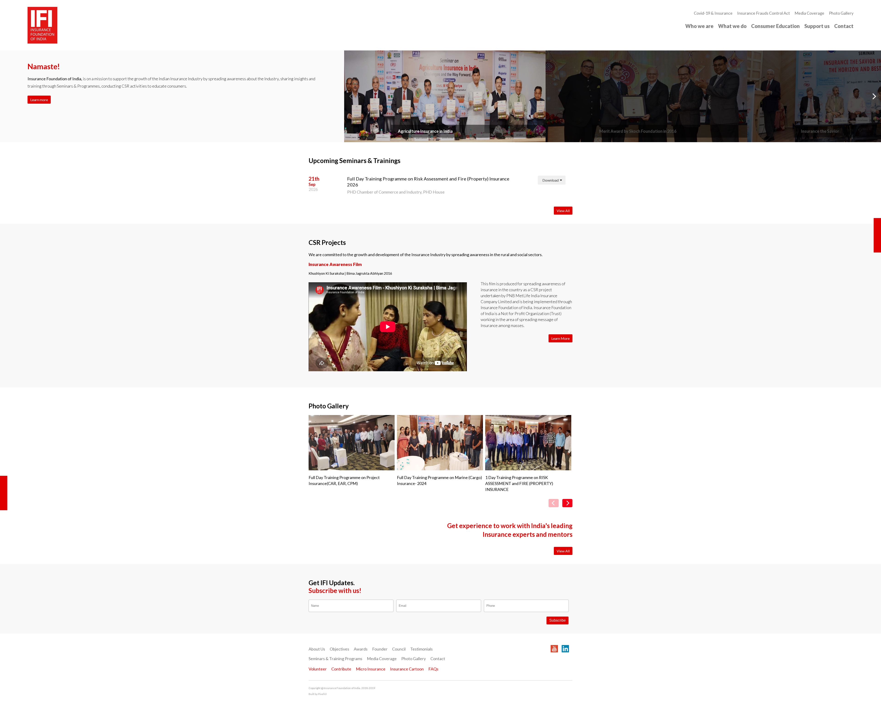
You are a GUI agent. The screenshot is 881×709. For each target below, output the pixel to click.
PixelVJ (322, 694)
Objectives (339, 648)
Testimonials (421, 648)
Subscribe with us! (335, 590)
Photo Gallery (841, 13)
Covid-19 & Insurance (713, 13)
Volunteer (318, 668)
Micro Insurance (370, 668)
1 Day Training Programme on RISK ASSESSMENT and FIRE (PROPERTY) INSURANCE (519, 483)
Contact (843, 26)
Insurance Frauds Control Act (763, 13)
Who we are (699, 26)
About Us (317, 648)
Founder (380, 648)
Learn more (39, 99)
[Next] (874, 96)
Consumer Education (775, 26)
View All (563, 210)
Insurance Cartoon (407, 668)
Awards (361, 648)
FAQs (433, 668)
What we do (732, 26)
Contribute (341, 668)
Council (399, 648)
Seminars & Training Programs (335, 658)
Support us (817, 26)
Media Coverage (809, 13)
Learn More (560, 338)
